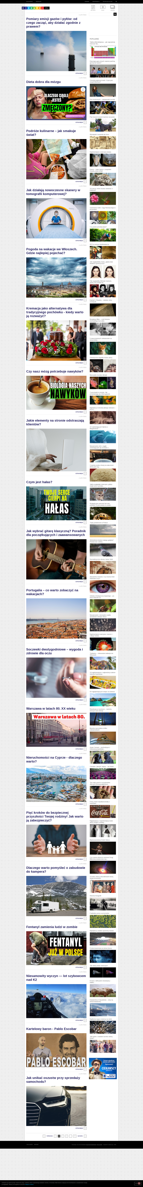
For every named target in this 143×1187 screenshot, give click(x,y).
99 (74, 1136)
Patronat (38, 1)
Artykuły (93, 10)
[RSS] (116, 1)
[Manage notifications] (139, 1183)
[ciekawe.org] (36, 9)
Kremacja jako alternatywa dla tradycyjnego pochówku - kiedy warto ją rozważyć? (54, 312)
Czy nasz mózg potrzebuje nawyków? (54, 371)
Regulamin (30, 1144)
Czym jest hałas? (39, 482)
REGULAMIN (99, 1144)
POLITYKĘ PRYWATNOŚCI (91, 1144)
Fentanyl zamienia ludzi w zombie (51, 927)
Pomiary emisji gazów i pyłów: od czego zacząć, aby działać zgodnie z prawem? (53, 22)
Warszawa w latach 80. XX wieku (50, 708)
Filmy (102, 10)
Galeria (113, 10)
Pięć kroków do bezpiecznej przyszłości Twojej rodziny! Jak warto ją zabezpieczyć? (54, 816)
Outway (42, 1144)
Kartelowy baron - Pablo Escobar (51, 1029)
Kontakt (36, 1144)
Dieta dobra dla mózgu (43, 82)
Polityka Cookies (29, 1184)
